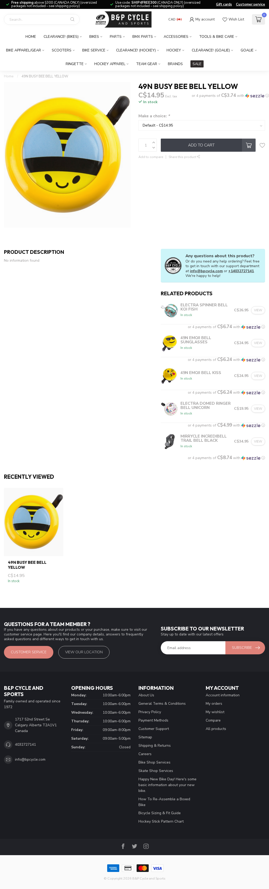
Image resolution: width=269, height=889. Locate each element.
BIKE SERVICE (93, 50)
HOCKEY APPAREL (109, 63)
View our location (84, 652)
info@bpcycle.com (206, 271)
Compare (213, 720)
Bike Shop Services (154, 762)
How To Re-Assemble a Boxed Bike (164, 802)
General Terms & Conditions (162, 703)
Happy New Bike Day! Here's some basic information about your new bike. (167, 785)
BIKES (94, 36)
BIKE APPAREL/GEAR (23, 50)
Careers (145, 753)
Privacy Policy (149, 711)
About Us (146, 695)
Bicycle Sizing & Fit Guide (159, 813)
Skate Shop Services (155, 770)
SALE (197, 63)
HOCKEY (174, 50)
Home (30, 36)
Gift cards (224, 4)
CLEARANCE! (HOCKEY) (136, 50)
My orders (214, 703)
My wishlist (215, 711)
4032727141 (25, 744)
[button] (230, 95)
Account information (223, 695)
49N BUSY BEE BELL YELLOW (45, 76)
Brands (175, 63)
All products (216, 728)
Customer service (250, 4)
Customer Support (153, 728)
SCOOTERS (61, 50)
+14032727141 (241, 271)
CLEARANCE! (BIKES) (61, 36)
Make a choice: (154, 116)
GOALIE (247, 50)
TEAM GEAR (146, 63)
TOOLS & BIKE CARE (216, 36)
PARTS (116, 36)
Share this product (183, 157)
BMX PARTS (142, 36)
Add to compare (150, 157)
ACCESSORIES (176, 36)
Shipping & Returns (154, 745)
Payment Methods (153, 720)
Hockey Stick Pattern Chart (161, 821)
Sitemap (145, 737)
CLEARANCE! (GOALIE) (211, 50)
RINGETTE (75, 63)
